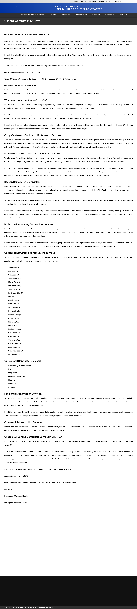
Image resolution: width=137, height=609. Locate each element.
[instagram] (127, 1)
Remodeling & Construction (19, 366)
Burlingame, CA (14, 329)
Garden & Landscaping (17, 376)
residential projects (47, 412)
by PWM (51, 607)
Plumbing (12, 387)
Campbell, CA (13, 336)
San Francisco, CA (15, 351)
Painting (11, 369)
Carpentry (12, 373)
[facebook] (130, 1)
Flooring (11, 380)
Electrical (12, 384)
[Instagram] (30, 585)
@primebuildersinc (21, 503)
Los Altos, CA (13, 297)
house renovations (75, 158)
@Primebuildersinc (21, 496)
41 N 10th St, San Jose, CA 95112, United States (56, 79)
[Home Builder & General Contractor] (16, 8)
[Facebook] (33, 585)
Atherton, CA (13, 268)
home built (128, 398)
